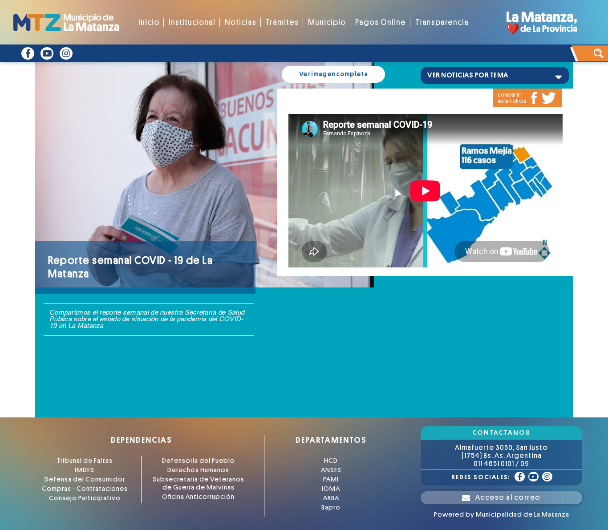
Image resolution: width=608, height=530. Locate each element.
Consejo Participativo (85, 498)
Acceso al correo (508, 497)
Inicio (148, 22)
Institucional (192, 22)
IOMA (331, 488)
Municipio (327, 22)
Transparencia (442, 22)
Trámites (282, 22)
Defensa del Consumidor (85, 479)
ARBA (331, 498)
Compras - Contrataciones (85, 488)
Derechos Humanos (198, 470)
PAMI (331, 479)
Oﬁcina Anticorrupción (198, 497)
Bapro (330, 507)
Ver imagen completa (333, 74)
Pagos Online (380, 22)
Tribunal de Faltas (85, 460)
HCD (331, 460)
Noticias (240, 22)
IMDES (84, 470)
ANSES (331, 470)
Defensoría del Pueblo (198, 460)
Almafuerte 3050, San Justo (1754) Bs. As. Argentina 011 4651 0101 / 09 (501, 455)
